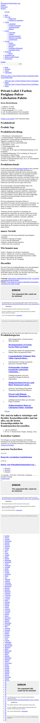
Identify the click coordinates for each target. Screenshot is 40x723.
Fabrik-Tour (12, 18)
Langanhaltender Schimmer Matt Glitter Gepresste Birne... (22, 357)
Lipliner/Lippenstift (14, 36)
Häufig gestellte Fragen (12, 57)
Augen (7, 22)
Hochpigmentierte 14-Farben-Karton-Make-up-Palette (20, 346)
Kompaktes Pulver (14, 50)
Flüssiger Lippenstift (15, 38)
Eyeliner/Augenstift (14, 25)
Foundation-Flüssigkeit (16, 48)
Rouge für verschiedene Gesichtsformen (16, 457)
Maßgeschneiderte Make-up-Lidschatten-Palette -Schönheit (21, 406)
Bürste (11, 53)
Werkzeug (8, 52)
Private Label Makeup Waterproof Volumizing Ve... (20, 395)
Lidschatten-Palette (21, 168)
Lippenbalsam (13, 39)
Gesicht (7, 41)
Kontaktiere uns (9, 55)
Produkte (7, 69)
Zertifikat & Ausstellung (16, 20)
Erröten (11, 43)
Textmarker (12, 45)
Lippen (7, 31)
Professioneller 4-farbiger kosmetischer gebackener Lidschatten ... (18, 369)
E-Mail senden (5, 478)
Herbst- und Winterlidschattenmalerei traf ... (18, 465)
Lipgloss (11, 34)
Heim (6, 15)
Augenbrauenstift (14, 27)
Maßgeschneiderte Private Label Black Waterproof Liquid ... (21, 384)
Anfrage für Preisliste (7, 445)
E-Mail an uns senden (7, 119)
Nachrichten (8, 59)
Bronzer (11, 46)
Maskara (11, 29)
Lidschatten (12, 24)
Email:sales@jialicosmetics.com (10, 3)
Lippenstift (12, 32)
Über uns (7, 17)
